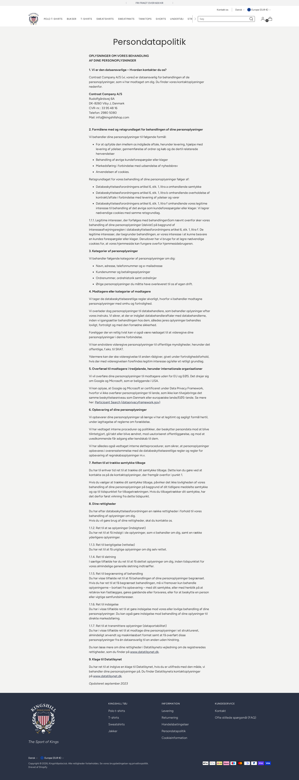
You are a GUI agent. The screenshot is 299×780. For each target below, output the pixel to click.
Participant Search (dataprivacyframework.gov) (127, 402)
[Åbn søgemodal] (251, 18)
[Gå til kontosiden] (261, 18)
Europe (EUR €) (259, 9)
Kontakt (220, 711)
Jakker (112, 731)
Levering (168, 711)
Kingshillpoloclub (58, 763)
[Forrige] (126, 3)
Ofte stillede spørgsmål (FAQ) (235, 717)
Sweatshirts (116, 724)
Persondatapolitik (174, 731)
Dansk (238, 9)
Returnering (170, 717)
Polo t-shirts (116, 711)
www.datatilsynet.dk (144, 652)
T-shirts (113, 717)
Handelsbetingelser (175, 724)
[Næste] (172, 3)
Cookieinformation (174, 738)
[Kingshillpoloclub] (33, 19)
